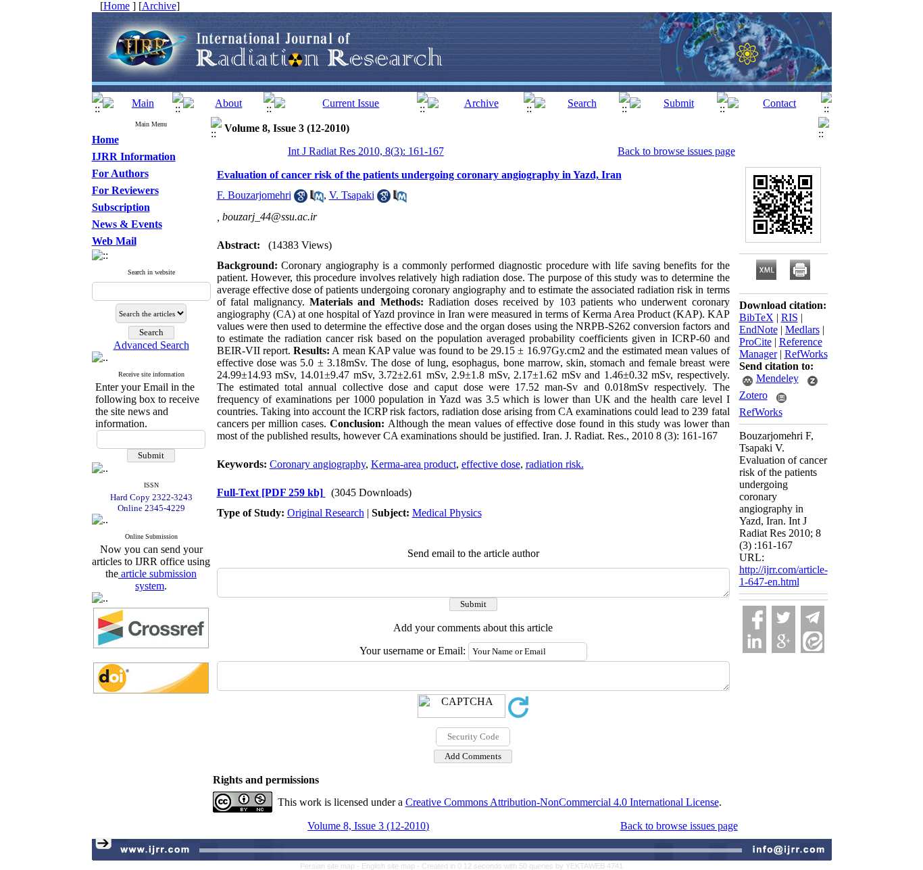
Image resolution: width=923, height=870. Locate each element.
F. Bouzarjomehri (254, 195)
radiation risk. (555, 464)
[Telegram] (812, 617)
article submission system (157, 579)
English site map (389, 866)
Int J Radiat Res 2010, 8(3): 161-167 (366, 151)
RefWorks (806, 354)
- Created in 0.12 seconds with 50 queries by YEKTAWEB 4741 (520, 866)
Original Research (325, 512)
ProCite (755, 341)
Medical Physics (447, 512)
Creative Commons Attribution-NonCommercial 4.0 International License (562, 802)
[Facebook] (754, 617)
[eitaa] (812, 641)
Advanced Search (151, 345)
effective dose (491, 464)
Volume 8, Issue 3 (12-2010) (368, 825)
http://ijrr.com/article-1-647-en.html (783, 575)
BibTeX (756, 317)
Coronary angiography (318, 464)
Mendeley (777, 378)
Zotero (753, 395)
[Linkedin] (754, 641)
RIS (789, 317)
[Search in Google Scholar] (300, 199)
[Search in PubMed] (317, 199)
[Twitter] (783, 617)
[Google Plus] (783, 641)
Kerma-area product (413, 464)
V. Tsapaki (351, 195)
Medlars (802, 329)
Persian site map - (330, 866)
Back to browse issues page (676, 151)
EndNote (758, 329)
